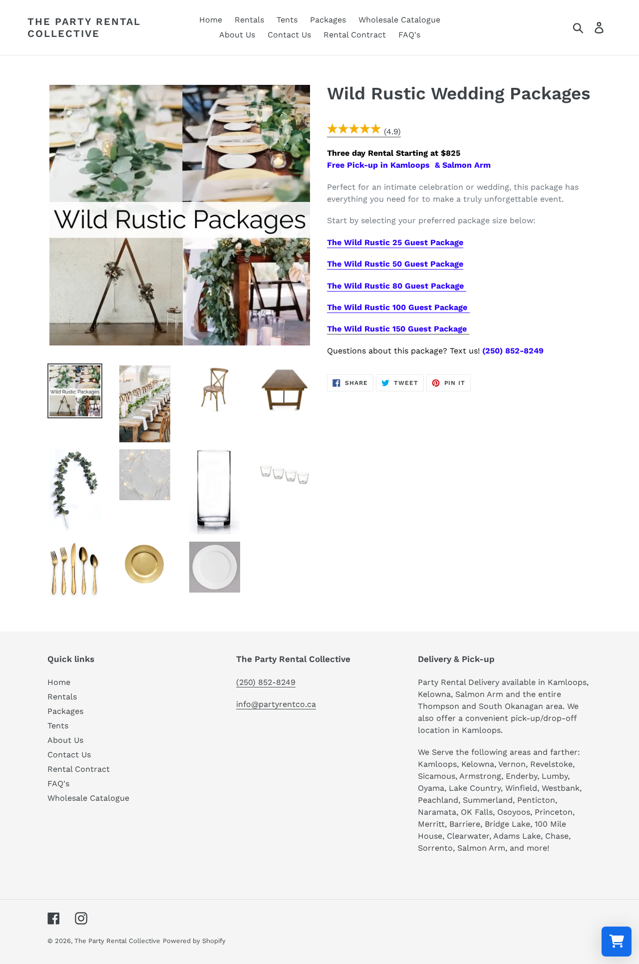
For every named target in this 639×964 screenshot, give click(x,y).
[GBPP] (354, 132)
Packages (65, 711)
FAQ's (58, 783)
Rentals (62, 696)
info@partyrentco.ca (276, 704)
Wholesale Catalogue (88, 798)
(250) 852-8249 (266, 682)
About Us (65, 740)
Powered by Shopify (194, 941)
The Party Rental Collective (84, 27)
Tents (57, 725)
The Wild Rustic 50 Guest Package (395, 264)
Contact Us (69, 754)
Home (58, 682)
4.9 (392, 131)
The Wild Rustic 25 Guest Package (395, 242)
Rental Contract (78, 769)
